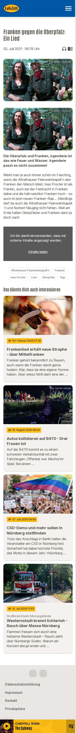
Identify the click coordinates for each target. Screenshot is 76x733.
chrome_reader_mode (70, 48)
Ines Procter (18, 277)
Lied (34, 277)
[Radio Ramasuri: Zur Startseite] (32, 8)
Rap (62, 277)
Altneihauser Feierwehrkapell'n (30, 270)
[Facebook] (33, 673)
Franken (60, 270)
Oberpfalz (48, 277)
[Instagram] (43, 673)
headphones (64, 48)
